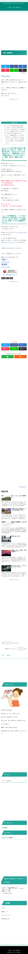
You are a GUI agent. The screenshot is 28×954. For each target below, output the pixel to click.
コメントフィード (6, 915)
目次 (12, 122)
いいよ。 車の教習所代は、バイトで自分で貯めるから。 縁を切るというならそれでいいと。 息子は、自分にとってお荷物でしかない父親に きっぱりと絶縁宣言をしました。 (14, 138)
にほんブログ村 (5, 262)
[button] (25, 780)
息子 (8, 278)
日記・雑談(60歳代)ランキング (10, 274)
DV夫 (3, 278)
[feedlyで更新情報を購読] (7, 356)
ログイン (3, 908)
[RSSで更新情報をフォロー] (20, 356)
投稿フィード (4, 911)
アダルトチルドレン (6, 242)
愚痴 (11, 278)
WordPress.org (5, 919)
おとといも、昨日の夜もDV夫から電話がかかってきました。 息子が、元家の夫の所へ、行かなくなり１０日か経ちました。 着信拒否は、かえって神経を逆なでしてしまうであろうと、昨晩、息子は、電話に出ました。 (14, 129)
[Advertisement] (14, 33)
